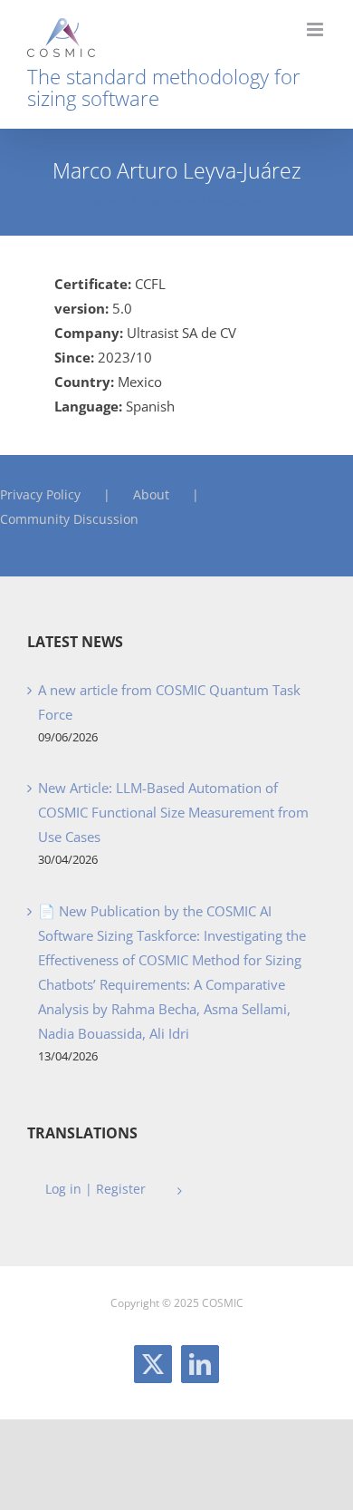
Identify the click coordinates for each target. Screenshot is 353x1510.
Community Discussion (69, 519)
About (151, 494)
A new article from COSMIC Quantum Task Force (169, 702)
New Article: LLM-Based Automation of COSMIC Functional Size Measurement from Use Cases (173, 812)
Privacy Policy (40, 494)
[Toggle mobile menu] (316, 29)
